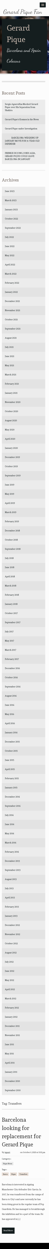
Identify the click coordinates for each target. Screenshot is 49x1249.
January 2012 (11, 1017)
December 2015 (12, 741)
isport (7, 1152)
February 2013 (12, 906)
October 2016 (11, 677)
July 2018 (9, 558)
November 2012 (12, 934)
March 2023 (10, 200)
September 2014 (12, 806)
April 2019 (10, 503)
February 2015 (12, 778)
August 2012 (11, 952)
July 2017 (9, 631)
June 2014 (9, 824)
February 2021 (12, 384)
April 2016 (10, 723)
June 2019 (9, 484)
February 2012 (12, 1007)
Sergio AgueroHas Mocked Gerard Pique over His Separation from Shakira (21, 107)
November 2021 (12, 310)
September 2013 (12, 870)
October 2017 (11, 613)
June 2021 (9, 356)
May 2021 (9, 365)
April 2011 (10, 1063)
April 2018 (10, 576)
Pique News (7, 1164)
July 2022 (9, 237)
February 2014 (12, 852)
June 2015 (9, 760)
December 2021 (12, 301)
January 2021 (11, 393)
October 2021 (11, 319)
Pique (13, 1174)
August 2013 (11, 879)
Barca (5, 1174)
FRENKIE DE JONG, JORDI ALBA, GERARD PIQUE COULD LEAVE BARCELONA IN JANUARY (20, 156)
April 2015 (10, 769)
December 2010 (12, 1081)
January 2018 (11, 604)
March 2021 (10, 374)
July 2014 (9, 815)
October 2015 (11, 751)
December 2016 (12, 668)
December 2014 (12, 796)
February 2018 (12, 595)
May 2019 (9, 494)
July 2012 (9, 962)
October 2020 (11, 411)
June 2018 (9, 567)
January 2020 (11, 448)
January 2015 (11, 787)
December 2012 (12, 925)
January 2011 (11, 1072)
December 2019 (12, 457)
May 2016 (9, 714)
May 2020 (9, 429)
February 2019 (12, 521)
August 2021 (11, 338)
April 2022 (10, 264)
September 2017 (12, 622)
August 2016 (11, 696)
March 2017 (10, 650)
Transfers (23, 1174)
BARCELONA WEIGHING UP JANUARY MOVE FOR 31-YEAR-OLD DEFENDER (22, 141)
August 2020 (11, 420)
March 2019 (10, 512)
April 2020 (10, 439)
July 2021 (9, 347)
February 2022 (12, 283)
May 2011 (9, 1053)
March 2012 (10, 998)
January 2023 (11, 209)
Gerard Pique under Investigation (21, 128)
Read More (8, 1230)
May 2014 (9, 833)
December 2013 (12, 861)
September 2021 (12, 328)
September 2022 (13, 228)
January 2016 (11, 732)
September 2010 (13, 1090)
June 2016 (9, 705)
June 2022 (9, 246)
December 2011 (12, 1026)
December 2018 (12, 530)
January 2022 (11, 292)
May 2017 (9, 640)
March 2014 (10, 842)
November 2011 (12, 1035)
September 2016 (12, 686)
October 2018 (11, 540)
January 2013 (11, 916)
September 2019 (12, 475)
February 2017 (12, 659)
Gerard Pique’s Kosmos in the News (22, 119)
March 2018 (10, 585)
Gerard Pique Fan (22, 12)
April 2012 (10, 989)
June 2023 (9, 191)
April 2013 (10, 897)
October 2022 (11, 218)
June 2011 (9, 1044)
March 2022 (10, 274)
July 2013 (9, 888)
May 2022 (9, 255)
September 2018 (12, 549)
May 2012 (9, 980)
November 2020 (12, 402)
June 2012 (9, 971)
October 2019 (11, 466)
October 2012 (11, 943)
